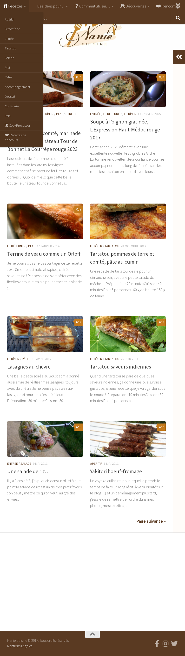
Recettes (14, 6)
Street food (12, 29)
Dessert (10, 96)
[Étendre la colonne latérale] (179, 57)
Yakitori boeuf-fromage (116, 471)
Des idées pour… (50, 6)
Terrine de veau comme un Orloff (43, 253)
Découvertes (135, 6)
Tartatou (10, 48)
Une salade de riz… (28, 471)
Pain (8, 116)
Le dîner (47, 114)
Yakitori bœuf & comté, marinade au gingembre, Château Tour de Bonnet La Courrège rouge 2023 (44, 141)
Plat (7, 67)
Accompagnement (17, 87)
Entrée (9, 38)
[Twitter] (174, 643)
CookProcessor (19, 125)
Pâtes (8, 77)
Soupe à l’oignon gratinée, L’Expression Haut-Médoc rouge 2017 (125, 129)
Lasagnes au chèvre (29, 366)
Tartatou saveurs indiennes (120, 366)
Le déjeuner (112, 114)
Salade (9, 58)
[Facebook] (157, 643)
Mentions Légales (19, 646)
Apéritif (9, 19)
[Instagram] (165, 643)
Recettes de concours (15, 137)
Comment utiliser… (94, 6)
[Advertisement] (92, 580)
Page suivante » (151, 521)
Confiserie (12, 106)
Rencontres (170, 6)
